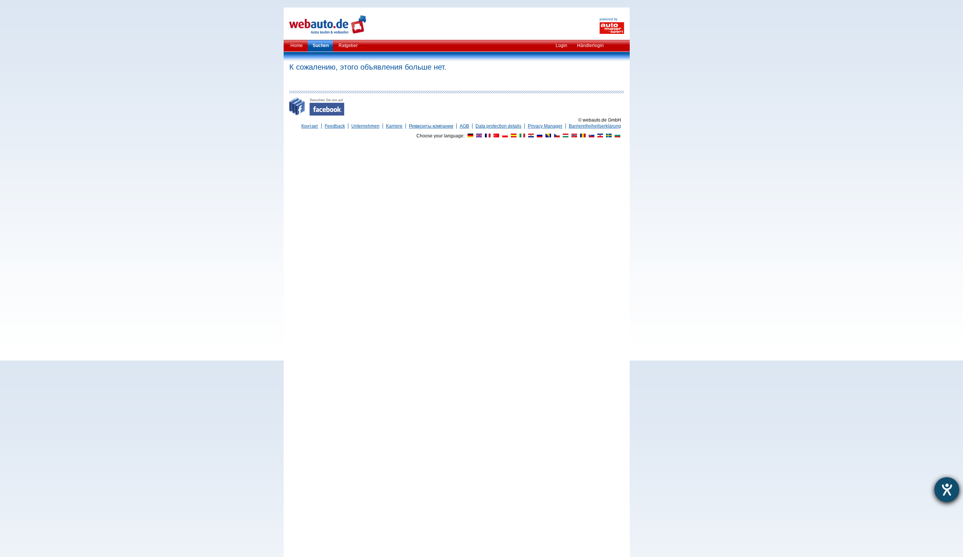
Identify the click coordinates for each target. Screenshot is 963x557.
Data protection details (498, 126)
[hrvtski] (530, 135)
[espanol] (512, 135)
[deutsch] (469, 135)
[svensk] (608, 135)
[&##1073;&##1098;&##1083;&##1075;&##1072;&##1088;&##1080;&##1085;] (616, 135)
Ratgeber (348, 45)
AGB (464, 126)
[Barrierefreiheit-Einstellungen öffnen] (946, 489)
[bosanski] (547, 135)
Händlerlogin (590, 45)
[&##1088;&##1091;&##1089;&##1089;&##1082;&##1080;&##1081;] (538, 135)
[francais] (487, 135)
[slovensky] (590, 135)
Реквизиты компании (431, 126)
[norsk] (573, 135)
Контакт (309, 126)
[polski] (504, 135)
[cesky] (556, 135)
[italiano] (521, 135)
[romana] (582, 135)
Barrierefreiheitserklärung (595, 126)
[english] (478, 135)
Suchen (321, 45)
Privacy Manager (545, 126)
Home (296, 45)
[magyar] (564, 135)
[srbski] (599, 135)
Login (561, 45)
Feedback (335, 126)
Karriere (394, 126)
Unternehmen (365, 126)
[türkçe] (495, 135)
